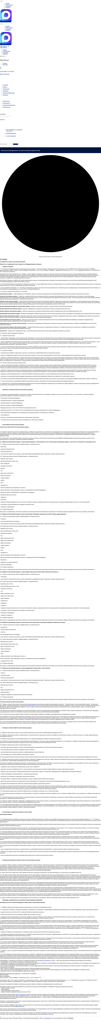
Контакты (8, 7)
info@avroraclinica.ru (19, 1006)
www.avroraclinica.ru (13, 289)
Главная (5, 63)
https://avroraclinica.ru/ (45, 960)
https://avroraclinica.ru (21, 994)
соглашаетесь (47, 1018)
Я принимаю (70, 1018)
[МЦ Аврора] (3, 46)
